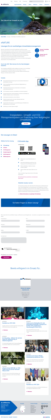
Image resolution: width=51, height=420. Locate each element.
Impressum (15, 417)
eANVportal (32, 405)
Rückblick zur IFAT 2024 (32, 384)
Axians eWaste (3, 36)
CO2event (5, 147)
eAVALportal (32, 412)
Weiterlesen (5, 330)
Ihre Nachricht (3, 236)
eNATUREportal (33, 407)
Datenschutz (5, 417)
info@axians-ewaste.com (5, 410)
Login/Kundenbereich (17, 4)
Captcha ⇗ (17, 250)
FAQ (20, 1)
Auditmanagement (6, 154)
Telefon (2, 230)
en (49, 1)
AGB (2, 417)
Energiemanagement (7, 152)
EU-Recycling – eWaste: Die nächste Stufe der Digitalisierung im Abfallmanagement (12, 339)
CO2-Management (6, 149)
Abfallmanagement (6, 156)
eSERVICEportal (33, 409)
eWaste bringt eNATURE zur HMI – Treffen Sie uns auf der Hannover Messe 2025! (11, 369)
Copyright (10, 417)
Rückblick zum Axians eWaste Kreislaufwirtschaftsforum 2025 (34, 356)
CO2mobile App (6, 145)
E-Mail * (27, 230)
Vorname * (3, 224)
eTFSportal (32, 408)
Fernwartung (25, 1)
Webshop (15, 1)
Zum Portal (26, 123)
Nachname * (28, 224)
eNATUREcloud (33, 410)
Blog (11, 1)
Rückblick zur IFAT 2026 (8, 323)
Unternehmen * (4, 218)
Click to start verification (12, 249)
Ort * (27, 218)
